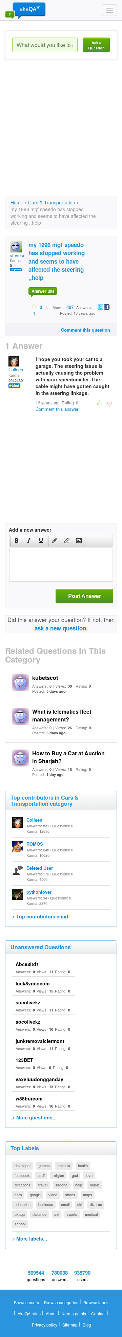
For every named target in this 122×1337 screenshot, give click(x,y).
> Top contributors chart (40, 916)
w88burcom (29, 1098)
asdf (41, 1175)
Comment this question (85, 330)
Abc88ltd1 (27, 964)
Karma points (74, 1313)
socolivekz (28, 1002)
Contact (98, 1313)
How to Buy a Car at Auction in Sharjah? (68, 757)
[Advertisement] (61, 134)
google (35, 1194)
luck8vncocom (32, 983)
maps (87, 1194)
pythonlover (39, 892)
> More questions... (34, 1117)
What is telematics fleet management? (61, 715)
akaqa (20, 1214)
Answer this (43, 291)
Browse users (26, 1302)
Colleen (15, 369)
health (83, 1165)
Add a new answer (30, 529)
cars (18, 1194)
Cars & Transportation (51, 202)
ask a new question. (61, 628)
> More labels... (29, 1238)
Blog (87, 1325)
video (52, 1194)
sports (72, 1214)
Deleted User (39, 868)
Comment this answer (57, 409)
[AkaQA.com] (25, 10)
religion (58, 1175)
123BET (24, 1059)
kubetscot (45, 678)
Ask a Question (96, 45)
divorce (96, 1204)
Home (17, 202)
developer (23, 1165)
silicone (61, 1184)
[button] (16, 541)
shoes (70, 1194)
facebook (22, 1175)
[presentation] (17, 541)
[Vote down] (48, 307)
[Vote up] (34, 307)
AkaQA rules (29, 1313)
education (22, 1204)
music (95, 1184)
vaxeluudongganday (39, 1079)
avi (56, 1214)
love (89, 1175)
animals (64, 1165)
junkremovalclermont (40, 1041)
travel (42, 1184)
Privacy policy (44, 1325)
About (51, 1313)
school (20, 1223)
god (75, 1175)
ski (79, 1204)
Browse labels (96, 1302)
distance (39, 1214)
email (65, 1204)
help (78, 1184)
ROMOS (34, 844)
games (44, 1165)
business (45, 1204)
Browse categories (61, 1302)
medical (91, 1214)
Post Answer (84, 596)
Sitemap (70, 1325)
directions (22, 1184)
